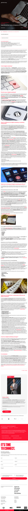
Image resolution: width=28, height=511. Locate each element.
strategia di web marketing (6, 99)
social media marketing (8, 227)
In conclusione (3, 46)
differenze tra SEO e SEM (6, 213)
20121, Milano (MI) (16, 497)
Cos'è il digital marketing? (5, 41)
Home (1, 31)
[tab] (4, 427)
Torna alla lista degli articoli (4, 34)
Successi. (17, 488)
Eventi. (16, 491)
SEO (19, 199)
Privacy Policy (17, 480)
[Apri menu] (25, 2)
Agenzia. (16, 487)
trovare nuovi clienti (10, 139)
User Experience (18, 329)
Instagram (15, 501)
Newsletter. (17, 493)
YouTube (15, 502)
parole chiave (7, 145)
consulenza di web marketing (16, 430)
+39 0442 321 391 (3, 498)
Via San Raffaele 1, (16, 496)
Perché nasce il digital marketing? (6, 42)
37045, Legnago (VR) (3, 497)
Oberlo (14, 137)
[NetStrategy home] (4, 2)
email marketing (16, 248)
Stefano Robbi (5, 397)
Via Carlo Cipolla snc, (3, 496)
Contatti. (16, 490)
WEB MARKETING (5, 31)
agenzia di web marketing (18, 350)
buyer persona (13, 101)
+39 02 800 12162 (16, 498)
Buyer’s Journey (14, 154)
